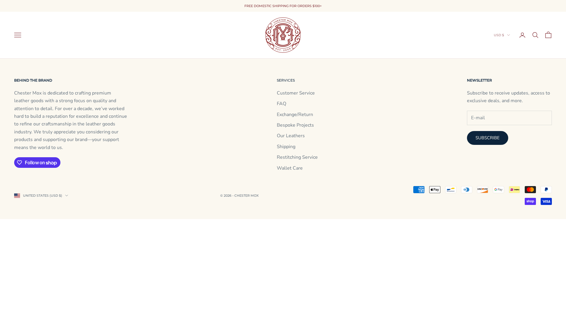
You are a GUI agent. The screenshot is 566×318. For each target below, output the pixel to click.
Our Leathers (291, 135)
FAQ (281, 103)
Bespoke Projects (295, 125)
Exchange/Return (295, 114)
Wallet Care (290, 168)
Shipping (286, 146)
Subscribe (487, 138)
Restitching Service (297, 157)
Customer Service (296, 93)
